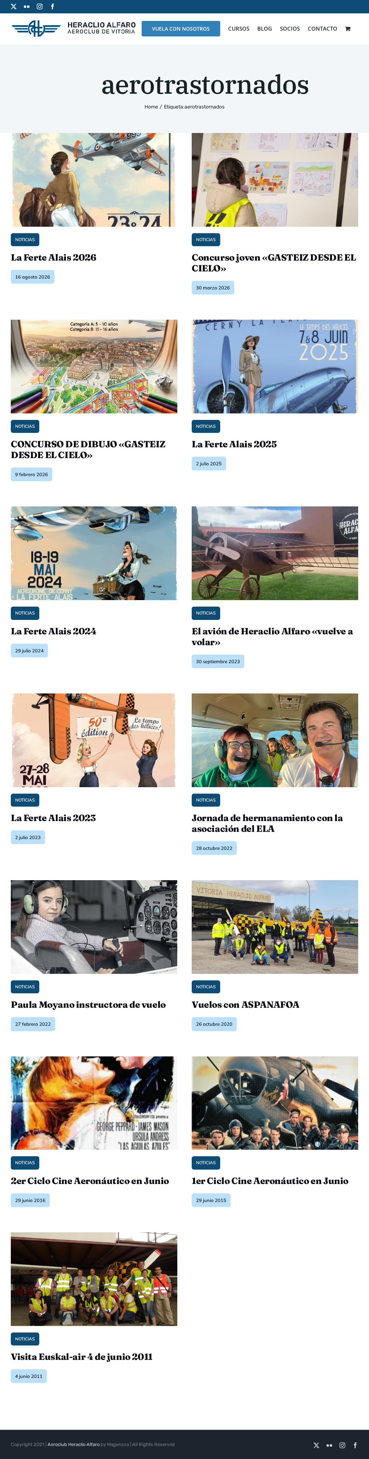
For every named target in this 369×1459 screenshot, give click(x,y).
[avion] (275, 509)
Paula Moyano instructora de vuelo (88, 1004)
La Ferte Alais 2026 (53, 257)
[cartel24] (94, 509)
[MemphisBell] (275, 1059)
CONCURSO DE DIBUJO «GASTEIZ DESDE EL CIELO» (88, 449)
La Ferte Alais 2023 (53, 817)
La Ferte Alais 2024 (53, 631)
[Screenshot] (275, 322)
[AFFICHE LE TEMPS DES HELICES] (94, 696)
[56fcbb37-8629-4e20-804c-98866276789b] (275, 135)
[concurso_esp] (94, 322)
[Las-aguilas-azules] (94, 1059)
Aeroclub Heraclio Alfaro (73, 1444)
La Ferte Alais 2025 (234, 444)
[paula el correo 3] (94, 882)
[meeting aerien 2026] (94, 135)
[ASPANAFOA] (275, 882)
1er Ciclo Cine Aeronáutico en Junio (270, 1180)
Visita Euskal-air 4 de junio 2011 (81, 1356)
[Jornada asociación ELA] (275, 696)
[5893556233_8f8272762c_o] (94, 1235)
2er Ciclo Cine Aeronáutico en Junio (90, 1180)
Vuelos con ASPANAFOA (245, 1004)
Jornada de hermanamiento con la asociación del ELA (267, 823)
